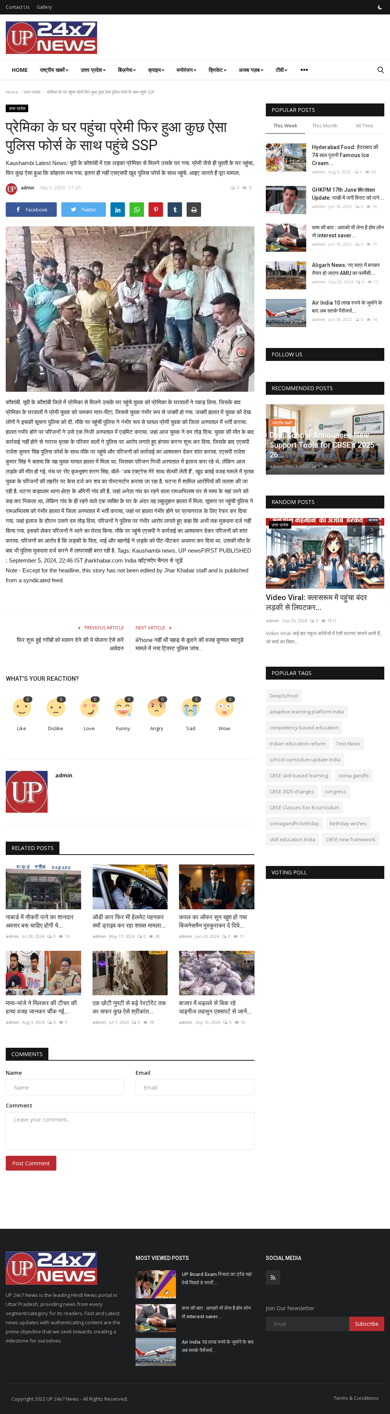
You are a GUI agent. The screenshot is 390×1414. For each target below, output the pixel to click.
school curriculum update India (305, 759)
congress (335, 791)
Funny (123, 728)
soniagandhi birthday (294, 823)
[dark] (380, 7)
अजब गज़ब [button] (249, 69)
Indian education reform (298, 743)
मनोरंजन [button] (185, 69)
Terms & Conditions (356, 1398)
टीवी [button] (280, 69)
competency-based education (304, 727)
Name (14, 1072)
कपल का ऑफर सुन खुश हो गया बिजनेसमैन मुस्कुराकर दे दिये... (213, 921)
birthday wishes (348, 823)
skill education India (292, 839)
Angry (156, 728)
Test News (348, 743)
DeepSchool (284, 695)
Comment (19, 1105)
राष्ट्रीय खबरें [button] (52, 69)
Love (89, 728)
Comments (27, 1054)
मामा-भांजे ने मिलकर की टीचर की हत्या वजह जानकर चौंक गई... (41, 1007)
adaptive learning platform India (307, 711)
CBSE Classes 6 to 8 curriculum (304, 807)
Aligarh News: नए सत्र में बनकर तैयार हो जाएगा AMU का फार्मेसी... (346, 269)
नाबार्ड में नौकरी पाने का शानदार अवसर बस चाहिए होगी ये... (40, 921)
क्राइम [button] (154, 69)
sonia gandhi (354, 775)
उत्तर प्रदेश (32, 92)
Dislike (55, 728)
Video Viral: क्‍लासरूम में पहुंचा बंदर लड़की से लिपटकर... (316, 602)
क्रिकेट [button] (216, 69)
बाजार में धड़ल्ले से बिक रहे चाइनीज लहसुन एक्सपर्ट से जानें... (215, 1007)
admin (27, 187)
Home (20, 69)
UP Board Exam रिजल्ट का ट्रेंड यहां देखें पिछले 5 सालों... (217, 1278)
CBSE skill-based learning (299, 775)
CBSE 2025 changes (292, 791)
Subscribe (367, 1323)
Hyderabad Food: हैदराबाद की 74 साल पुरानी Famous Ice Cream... (345, 155)
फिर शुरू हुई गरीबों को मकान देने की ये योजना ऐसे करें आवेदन (70, 644)
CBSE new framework (351, 839)
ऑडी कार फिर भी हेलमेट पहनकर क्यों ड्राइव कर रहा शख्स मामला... (129, 921)
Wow (224, 728)
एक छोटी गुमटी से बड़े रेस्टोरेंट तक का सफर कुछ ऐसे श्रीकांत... (129, 1007)
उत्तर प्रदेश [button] (91, 69)
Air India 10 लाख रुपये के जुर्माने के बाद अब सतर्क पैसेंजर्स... (347, 307)
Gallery (44, 7)
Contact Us (17, 7)
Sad (190, 728)
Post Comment (31, 1163)
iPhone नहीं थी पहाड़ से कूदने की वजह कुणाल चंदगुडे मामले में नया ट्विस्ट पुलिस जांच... (189, 644)
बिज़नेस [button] (125, 69)
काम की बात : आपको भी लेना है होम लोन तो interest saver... (348, 231)
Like (21, 728)
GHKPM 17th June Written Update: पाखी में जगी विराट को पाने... (348, 194)
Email (143, 1072)
